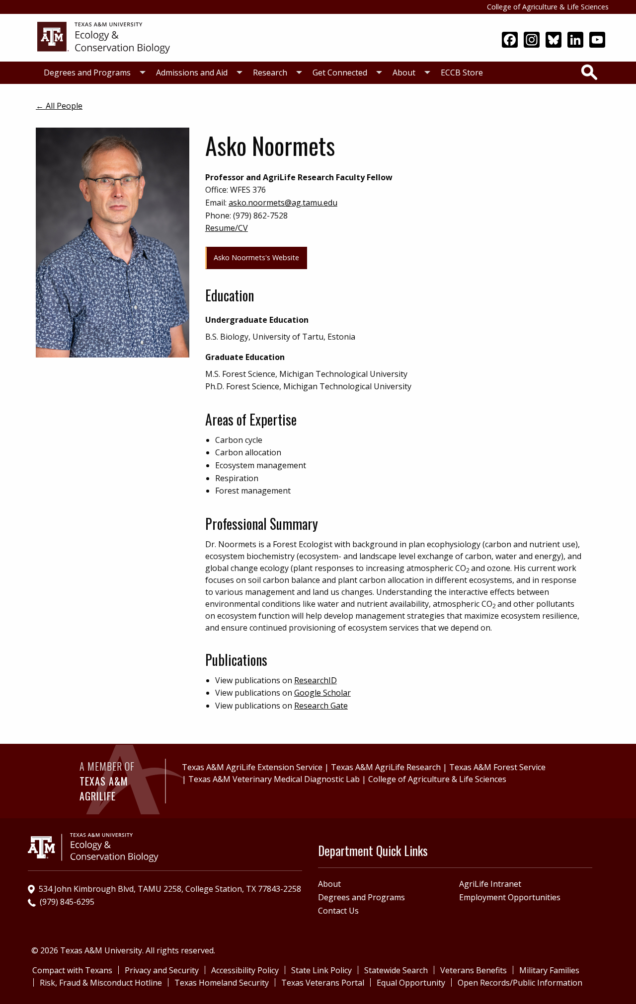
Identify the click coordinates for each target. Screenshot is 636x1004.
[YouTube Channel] (597, 41)
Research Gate (321, 705)
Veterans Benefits (473, 970)
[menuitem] (92, 73)
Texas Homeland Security (221, 982)
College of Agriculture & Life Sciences (548, 6)
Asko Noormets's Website (256, 257)
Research (270, 72)
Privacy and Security (162, 970)
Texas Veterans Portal (322, 982)
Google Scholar (322, 692)
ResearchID (315, 680)
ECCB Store (462, 72)
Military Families (549, 970)
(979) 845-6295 (67, 901)
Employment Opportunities (509, 897)
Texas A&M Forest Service (497, 767)
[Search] (589, 72)
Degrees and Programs (87, 72)
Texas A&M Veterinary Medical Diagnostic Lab (274, 779)
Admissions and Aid (192, 72)
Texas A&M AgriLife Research (386, 767)
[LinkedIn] (575, 41)
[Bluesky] (553, 41)
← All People (59, 105)
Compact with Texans (72, 970)
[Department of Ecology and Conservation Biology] (133, 36)
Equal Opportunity (411, 982)
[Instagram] (532, 41)
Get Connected (340, 72)
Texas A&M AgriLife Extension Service (252, 767)
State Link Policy (321, 970)
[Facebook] (510, 41)
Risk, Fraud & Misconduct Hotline (101, 982)
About (404, 72)
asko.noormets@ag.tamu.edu (283, 202)
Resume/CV (226, 227)
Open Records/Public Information (520, 982)
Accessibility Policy (245, 970)
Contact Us (338, 911)
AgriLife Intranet (490, 884)
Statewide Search (396, 970)
